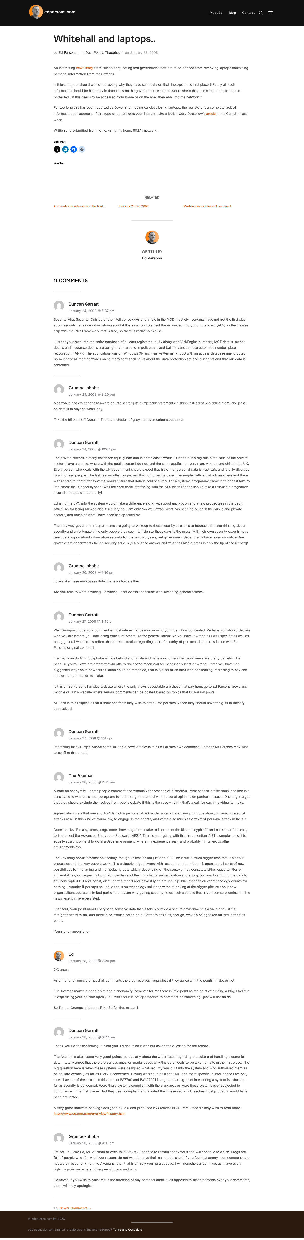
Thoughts (112, 52)
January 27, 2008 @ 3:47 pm (91, 738)
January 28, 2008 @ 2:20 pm (92, 961)
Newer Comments (75, 1208)
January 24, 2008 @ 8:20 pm (92, 394)
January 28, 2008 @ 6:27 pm (92, 1037)
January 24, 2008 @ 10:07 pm (92, 449)
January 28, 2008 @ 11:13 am (92, 782)
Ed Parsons (67, 52)
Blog (232, 13)
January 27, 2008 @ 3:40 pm (91, 621)
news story (84, 68)
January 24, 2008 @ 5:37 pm (92, 311)
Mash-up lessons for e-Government (207, 206)
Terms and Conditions (127, 1229)
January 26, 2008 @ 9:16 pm (91, 572)
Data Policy (94, 52)
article (211, 114)
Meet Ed (216, 13)
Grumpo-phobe (84, 565)
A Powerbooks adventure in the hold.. (79, 206)
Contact (248, 13)
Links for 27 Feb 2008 (134, 206)
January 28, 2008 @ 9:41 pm (91, 1143)
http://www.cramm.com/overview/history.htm (89, 1113)
